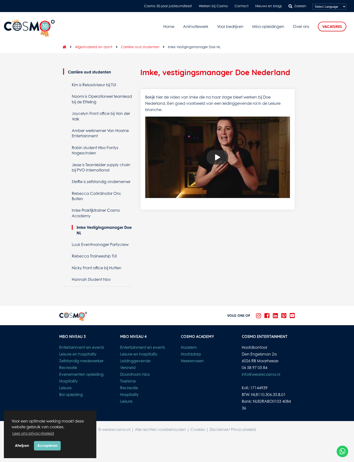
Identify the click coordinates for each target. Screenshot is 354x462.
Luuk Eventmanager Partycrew (100, 244)
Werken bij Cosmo (213, 6)
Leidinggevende (135, 360)
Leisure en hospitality (78, 354)
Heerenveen (192, 360)
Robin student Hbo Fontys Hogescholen (95, 150)
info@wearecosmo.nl (261, 374)
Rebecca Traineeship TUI (94, 256)
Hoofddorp (191, 354)
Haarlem (189, 347)
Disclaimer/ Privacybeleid (233, 429)
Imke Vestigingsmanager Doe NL (104, 230)
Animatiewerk (195, 26)
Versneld (128, 367)
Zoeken (300, 6)
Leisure (65, 387)
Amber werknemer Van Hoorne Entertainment (100, 133)
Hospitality (68, 381)
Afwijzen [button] (22, 445)
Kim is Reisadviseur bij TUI (94, 84)
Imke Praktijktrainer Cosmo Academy (96, 213)
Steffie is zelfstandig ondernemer (101, 181)
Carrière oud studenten (140, 47)
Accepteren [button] (47, 445)
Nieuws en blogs (268, 6)
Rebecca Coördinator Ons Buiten (96, 196)
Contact (242, 6)
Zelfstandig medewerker (81, 360)
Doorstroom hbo (135, 374)
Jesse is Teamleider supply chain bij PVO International (101, 167)
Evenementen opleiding (81, 374)
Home (168, 26)
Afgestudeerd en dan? (93, 47)
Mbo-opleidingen (268, 26)
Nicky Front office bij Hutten (96, 267)
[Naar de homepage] (62, 47)
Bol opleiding (71, 394)
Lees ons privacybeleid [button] (33, 433)
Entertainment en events (81, 347)
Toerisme (128, 381)
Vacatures (332, 26)
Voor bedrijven (230, 26)
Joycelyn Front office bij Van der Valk (101, 116)
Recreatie (68, 367)
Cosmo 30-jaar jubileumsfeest (168, 6)
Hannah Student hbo (91, 279)
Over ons (301, 26)
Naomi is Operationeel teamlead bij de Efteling (102, 99)
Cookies (197, 429)
